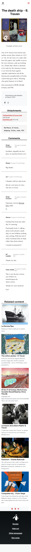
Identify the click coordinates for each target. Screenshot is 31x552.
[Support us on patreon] (15, 509)
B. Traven (15, 128)
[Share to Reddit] (8, 102)
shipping (7, 130)
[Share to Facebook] (5, 102)
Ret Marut (7, 128)
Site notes (15, 538)
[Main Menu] (28, 3)
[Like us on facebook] (12, 509)
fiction (13, 130)
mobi (18, 130)
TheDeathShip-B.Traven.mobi (12, 115)
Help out (15, 528)
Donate (15, 524)
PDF (22, 130)
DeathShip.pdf (7, 120)
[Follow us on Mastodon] (18, 509)
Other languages (15, 533)
